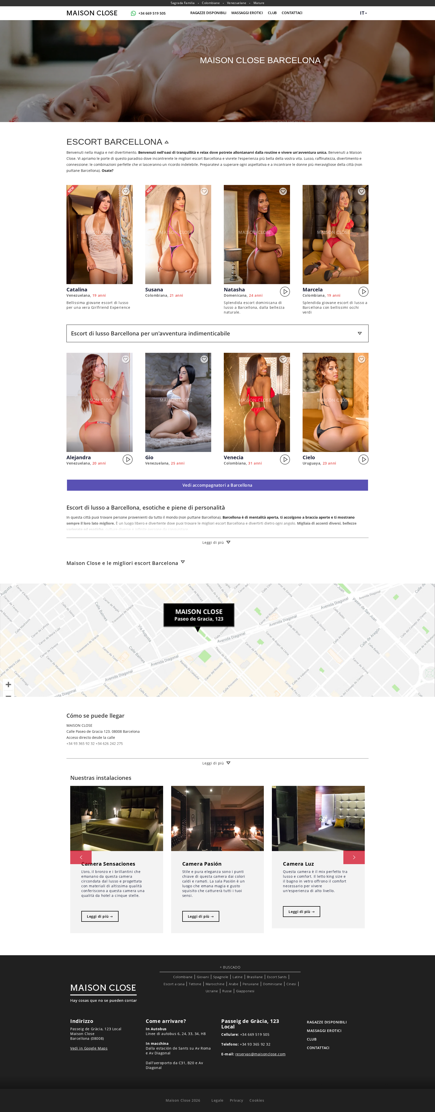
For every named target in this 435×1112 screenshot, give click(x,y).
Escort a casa (174, 984)
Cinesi (291, 984)
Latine (238, 977)
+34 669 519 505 (152, 13)
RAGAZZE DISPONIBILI (208, 12)
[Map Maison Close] (217, 640)
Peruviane (251, 984)
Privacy (236, 1100)
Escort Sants (277, 977)
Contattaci (292, 12)
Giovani (203, 977)
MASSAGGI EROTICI (247, 12)
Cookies (256, 1100)
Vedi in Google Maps (88, 1048)
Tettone (195, 984)
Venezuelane (236, 3)
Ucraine (212, 991)
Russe (227, 991)
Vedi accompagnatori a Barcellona (217, 485)
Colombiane (211, 3)
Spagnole (220, 977)
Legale (217, 1100)
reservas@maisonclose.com (260, 1054)
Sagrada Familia (183, 3)
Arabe (233, 984)
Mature (258, 3)
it (362, 13)
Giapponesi (245, 991)
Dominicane (272, 984)
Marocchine (215, 984)
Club (272, 12)
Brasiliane (255, 977)
